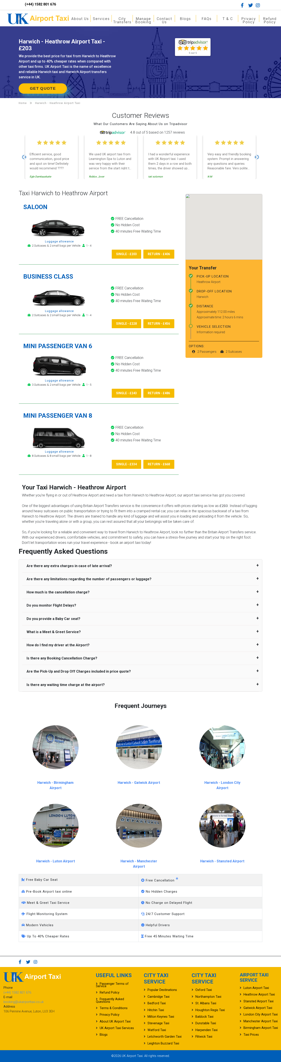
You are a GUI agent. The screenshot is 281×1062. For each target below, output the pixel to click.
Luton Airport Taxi (256, 988)
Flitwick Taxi (203, 1037)
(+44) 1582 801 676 (40, 4)
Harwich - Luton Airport (55, 861)
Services (101, 19)
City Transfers (122, 20)
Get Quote (43, 88)
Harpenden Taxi (206, 1030)
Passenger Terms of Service (112, 985)
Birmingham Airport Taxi (260, 1028)
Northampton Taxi (208, 997)
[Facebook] (244, 5)
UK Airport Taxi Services (117, 1028)
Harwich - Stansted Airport (222, 861)
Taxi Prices (251, 1035)
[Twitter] (251, 5)
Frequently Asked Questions (110, 1000)
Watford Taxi (157, 1030)
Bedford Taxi (157, 1003)
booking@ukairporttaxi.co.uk (24, 1002)
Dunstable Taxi (205, 1023)
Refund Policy (270, 20)
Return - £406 (159, 254)
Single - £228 (126, 323)
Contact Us (164, 20)
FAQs (207, 19)
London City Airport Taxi (260, 1014)
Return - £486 (159, 393)
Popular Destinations (162, 990)
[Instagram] (259, 5)
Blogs (185, 19)
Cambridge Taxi (158, 997)
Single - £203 (126, 254)
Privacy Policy (248, 20)
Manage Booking (143, 20)
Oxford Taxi (203, 990)
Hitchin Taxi (156, 1010)
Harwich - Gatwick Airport (139, 783)
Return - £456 (159, 323)
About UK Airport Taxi (115, 1021)
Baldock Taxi (204, 1017)
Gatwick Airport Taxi (257, 1008)
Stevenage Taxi (158, 1023)
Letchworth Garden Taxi (165, 1037)
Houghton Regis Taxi (210, 1010)
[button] (24, 157)
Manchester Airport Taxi (260, 1021)
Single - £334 (126, 464)
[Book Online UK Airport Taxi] (38, 18)
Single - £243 (126, 393)
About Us (80, 19)
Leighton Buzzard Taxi (163, 1043)
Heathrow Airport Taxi (259, 994)
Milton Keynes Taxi (161, 1017)
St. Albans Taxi (205, 1003)
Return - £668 (159, 464)
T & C (228, 19)
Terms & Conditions (114, 1008)
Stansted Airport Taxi (258, 1001)
